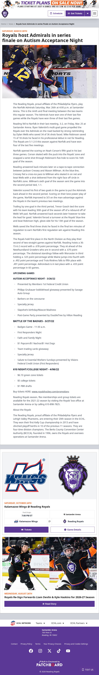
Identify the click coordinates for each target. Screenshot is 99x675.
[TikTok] (58, 650)
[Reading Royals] (5, 13)
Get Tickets (76, 13)
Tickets (28, 529)
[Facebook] (31, 650)
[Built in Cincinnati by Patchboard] (49, 663)
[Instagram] (40, 650)
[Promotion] (49, 4)
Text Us (89, 669)
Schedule (57, 13)
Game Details (74, 529)
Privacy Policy (26, 644)
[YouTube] (68, 650)
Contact (14, 644)
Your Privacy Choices (52, 644)
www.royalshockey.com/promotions (50, 391)
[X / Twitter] (49, 650)
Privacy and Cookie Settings (76, 644)
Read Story (50, 603)
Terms (37, 644)
